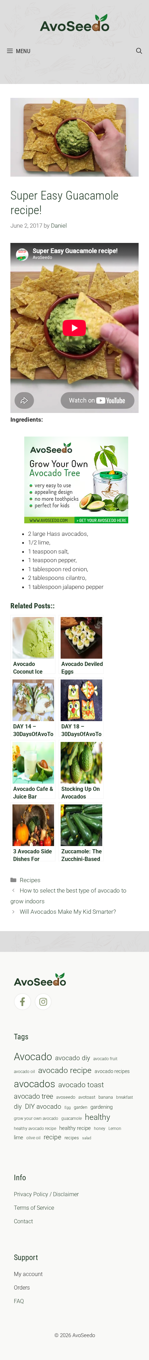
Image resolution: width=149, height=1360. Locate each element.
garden (80, 1107)
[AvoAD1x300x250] (76, 521)
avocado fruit (105, 1058)
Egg (67, 1107)
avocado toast (81, 1085)
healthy (97, 1117)
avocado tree (33, 1096)
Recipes (30, 880)
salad (86, 1138)
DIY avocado (43, 1106)
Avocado (33, 1057)
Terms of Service (34, 1208)
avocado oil (24, 1071)
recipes (71, 1137)
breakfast (124, 1097)
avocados (34, 1084)
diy (18, 1106)
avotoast (86, 1097)
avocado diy (72, 1058)
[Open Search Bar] (139, 51)
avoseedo (65, 1097)
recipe (52, 1137)
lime (18, 1137)
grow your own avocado (36, 1118)
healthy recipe (75, 1128)
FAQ (19, 1301)
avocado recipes (112, 1071)
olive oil (33, 1137)
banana (105, 1097)
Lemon (114, 1128)
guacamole (71, 1118)
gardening (101, 1107)
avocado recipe (64, 1070)
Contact (23, 1221)
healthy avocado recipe (35, 1128)
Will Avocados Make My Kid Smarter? (68, 911)
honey (99, 1128)
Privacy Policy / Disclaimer (46, 1194)
